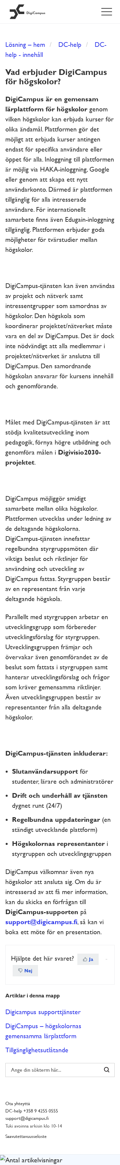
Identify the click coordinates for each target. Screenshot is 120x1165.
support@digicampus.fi (27, 1118)
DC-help (69, 44)
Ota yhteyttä (17, 1103)
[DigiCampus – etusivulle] (45, 11)
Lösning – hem (25, 44)
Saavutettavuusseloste (26, 1136)
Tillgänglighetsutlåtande (36, 1050)
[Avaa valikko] (107, 12)
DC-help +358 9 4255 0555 (31, 1110)
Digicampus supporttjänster (43, 1012)
